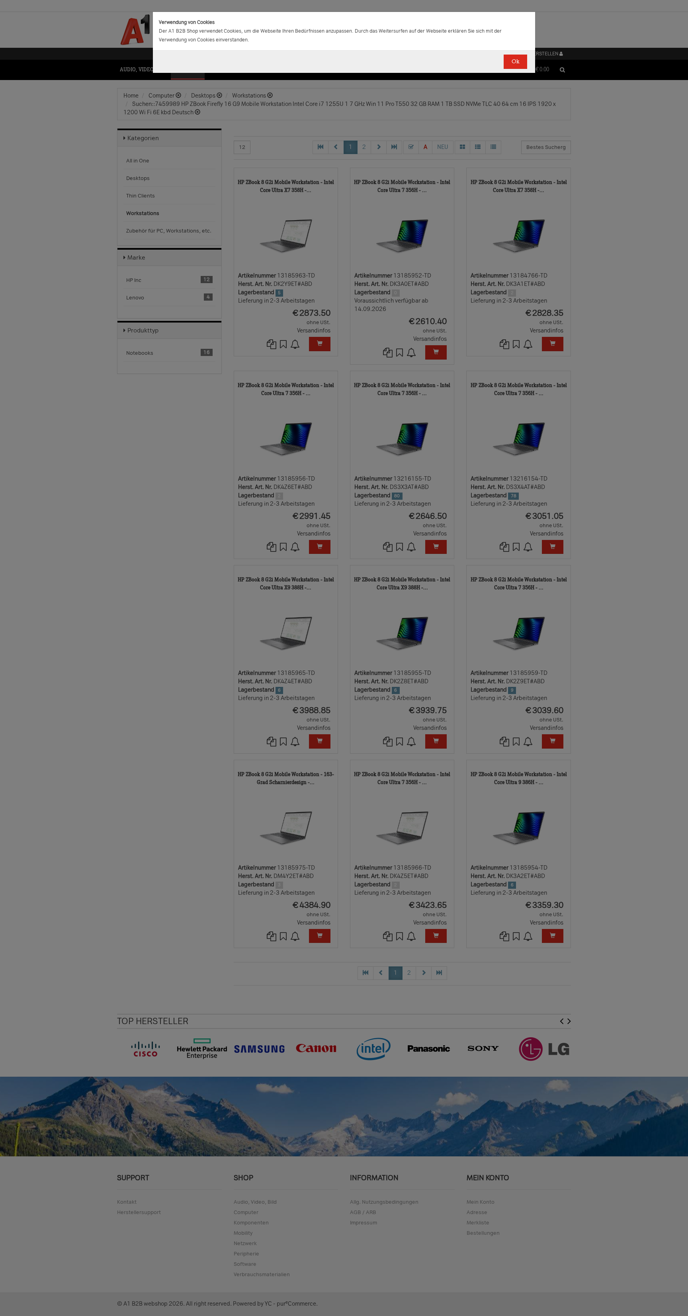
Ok (515, 61)
